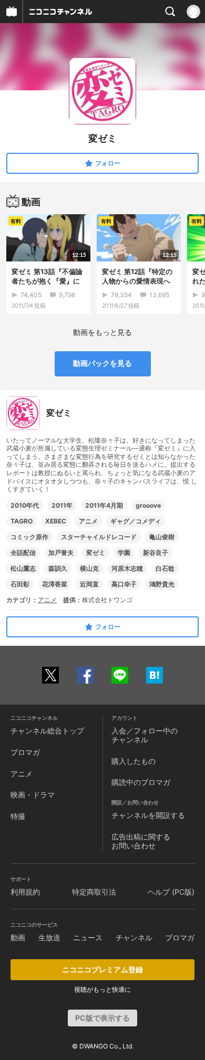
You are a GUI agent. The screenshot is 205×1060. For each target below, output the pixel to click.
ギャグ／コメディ (135, 521)
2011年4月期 (104, 505)
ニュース (87, 937)
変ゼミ (95, 553)
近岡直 (89, 584)
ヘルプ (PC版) (171, 891)
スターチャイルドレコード (99, 537)
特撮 (18, 816)
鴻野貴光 (162, 584)
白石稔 (165, 568)
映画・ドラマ (33, 794)
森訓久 (57, 568)
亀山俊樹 (162, 537)
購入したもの (133, 761)
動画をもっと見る (102, 332)
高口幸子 (124, 584)
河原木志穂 (127, 568)
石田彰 (20, 584)
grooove (148, 505)
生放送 (49, 937)
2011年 (62, 505)
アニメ (88, 521)
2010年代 (25, 505)
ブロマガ (25, 752)
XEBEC (55, 521)
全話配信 (23, 553)
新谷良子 (155, 553)
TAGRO (22, 521)
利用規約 (25, 891)
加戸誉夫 (61, 553)
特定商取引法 (94, 891)
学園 (124, 553)
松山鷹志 (23, 568)
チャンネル (134, 937)
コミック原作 (29, 537)
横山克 (89, 568)
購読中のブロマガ (140, 782)
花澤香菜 (54, 584)
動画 (18, 937)
